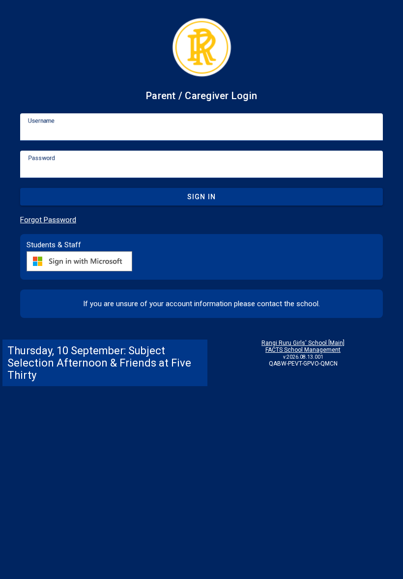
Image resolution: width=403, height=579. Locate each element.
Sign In (201, 197)
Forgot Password (48, 219)
